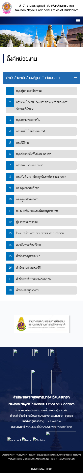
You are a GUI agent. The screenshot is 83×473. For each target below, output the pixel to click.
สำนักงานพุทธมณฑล (28, 256)
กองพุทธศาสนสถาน (27, 199)
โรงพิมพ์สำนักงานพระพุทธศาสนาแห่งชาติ (40, 233)
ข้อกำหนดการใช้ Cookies (62, 455)
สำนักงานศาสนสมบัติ (28, 268)
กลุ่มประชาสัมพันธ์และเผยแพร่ (34, 154)
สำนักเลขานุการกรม (27, 290)
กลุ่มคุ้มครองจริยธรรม (29, 91)
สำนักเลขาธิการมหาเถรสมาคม (33, 279)
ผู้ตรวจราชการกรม (27, 222)
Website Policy (8, 455)
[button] (78, 21)
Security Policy (35, 455)
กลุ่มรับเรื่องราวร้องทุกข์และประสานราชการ (41, 177)
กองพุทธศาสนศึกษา (27, 188)
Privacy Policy (21, 455)
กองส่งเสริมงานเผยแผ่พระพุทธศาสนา (37, 211)
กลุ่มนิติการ (22, 143)
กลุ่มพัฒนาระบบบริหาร (29, 165)
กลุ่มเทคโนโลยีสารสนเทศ (30, 131)
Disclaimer (46, 455)
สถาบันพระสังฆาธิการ (28, 245)
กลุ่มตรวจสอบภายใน (28, 120)
